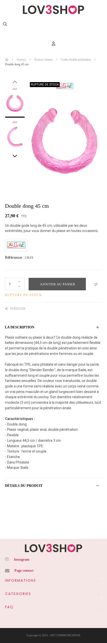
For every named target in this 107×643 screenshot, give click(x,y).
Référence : (14, 258)
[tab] (53, 327)
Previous (15, 82)
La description (19, 327)
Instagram (21, 559)
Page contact (24, 570)
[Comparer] (96, 284)
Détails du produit (24, 486)
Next (15, 156)
